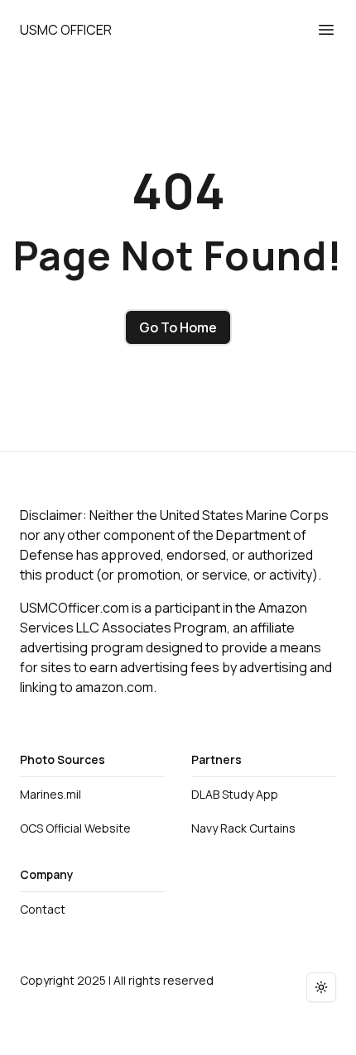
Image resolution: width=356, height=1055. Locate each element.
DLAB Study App (234, 794)
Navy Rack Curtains (243, 828)
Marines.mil (50, 794)
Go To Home (178, 327)
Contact (42, 909)
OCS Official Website (75, 828)
